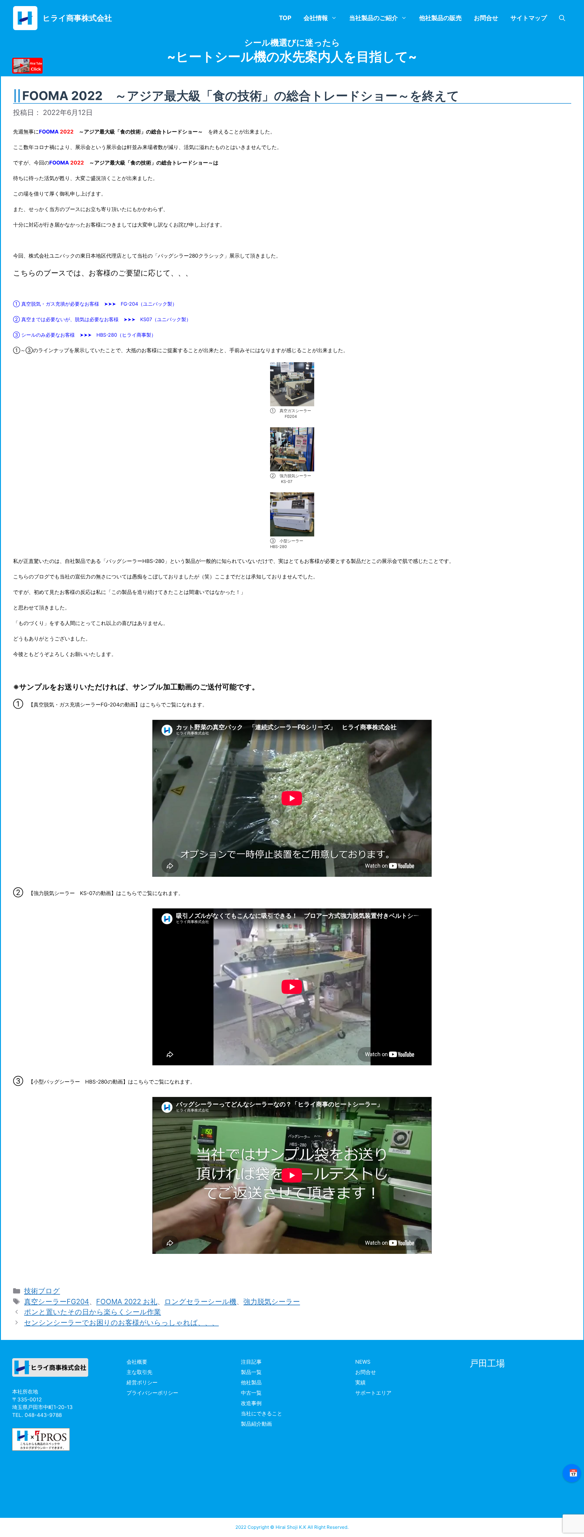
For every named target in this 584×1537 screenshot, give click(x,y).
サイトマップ (528, 18)
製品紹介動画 (256, 1424)
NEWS (362, 1362)
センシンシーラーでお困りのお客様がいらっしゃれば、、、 (121, 1322)
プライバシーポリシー (152, 1393)
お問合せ (486, 18)
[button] (562, 18)
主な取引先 (139, 1372)
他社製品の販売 (440, 18)
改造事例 (251, 1403)
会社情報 (316, 18)
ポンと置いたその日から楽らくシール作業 (92, 1312)
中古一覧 (251, 1393)
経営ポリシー (142, 1382)
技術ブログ (42, 1291)
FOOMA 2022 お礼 (126, 1301)
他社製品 (251, 1382)
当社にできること (261, 1413)
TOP (285, 18)
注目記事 (251, 1362)
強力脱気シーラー (271, 1301)
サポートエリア (373, 1393)
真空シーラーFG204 (56, 1301)
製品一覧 (251, 1372)
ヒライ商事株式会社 (77, 18)
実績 (360, 1382)
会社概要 (137, 1362)
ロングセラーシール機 (200, 1301)
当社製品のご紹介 (373, 18)
